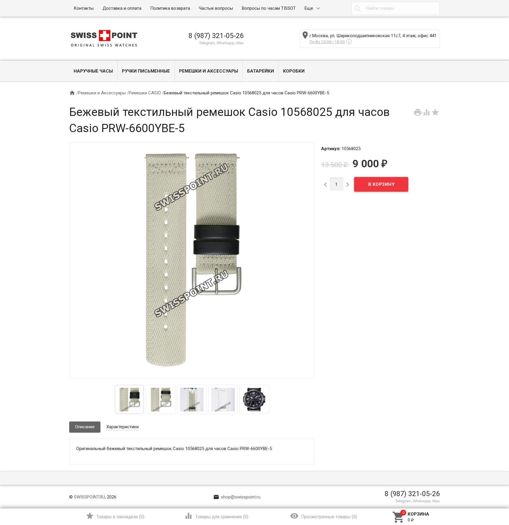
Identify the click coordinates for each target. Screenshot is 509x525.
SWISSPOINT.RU (89, 497)
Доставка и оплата (122, 8)
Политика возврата (170, 8)
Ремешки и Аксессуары (208, 71)
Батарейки (260, 71)
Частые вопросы (216, 8)
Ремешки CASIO (145, 93)
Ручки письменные (146, 71)
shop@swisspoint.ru (236, 497)
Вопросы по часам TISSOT (269, 8)
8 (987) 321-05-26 (216, 36)
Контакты (84, 8)
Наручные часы (93, 71)
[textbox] (395, 8)
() (115, 515)
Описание (85, 426)
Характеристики (122, 426)
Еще (309, 8)
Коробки (294, 71)
